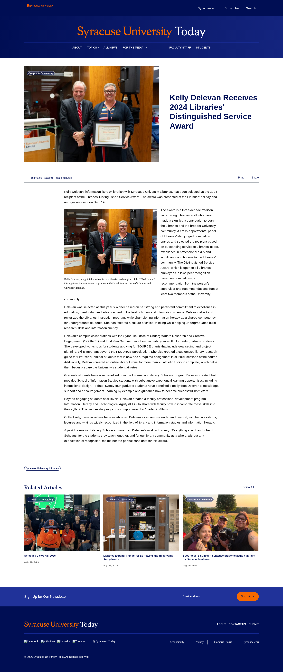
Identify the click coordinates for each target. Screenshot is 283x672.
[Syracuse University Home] (141, 31)
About (77, 47)
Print (240, 177)
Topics (92, 47)
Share (255, 177)
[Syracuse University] (47, 8)
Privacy (199, 642)
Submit (246, 596)
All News (110, 47)
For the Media (133, 47)
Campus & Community (40, 73)
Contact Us (237, 624)
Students (203, 47)
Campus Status (223, 642)
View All (249, 487)
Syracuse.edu (207, 8)
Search (251, 8)
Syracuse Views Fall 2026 (40, 555)
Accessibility (177, 642)
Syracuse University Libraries (42, 468)
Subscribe (232, 8)
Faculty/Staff (180, 47)
